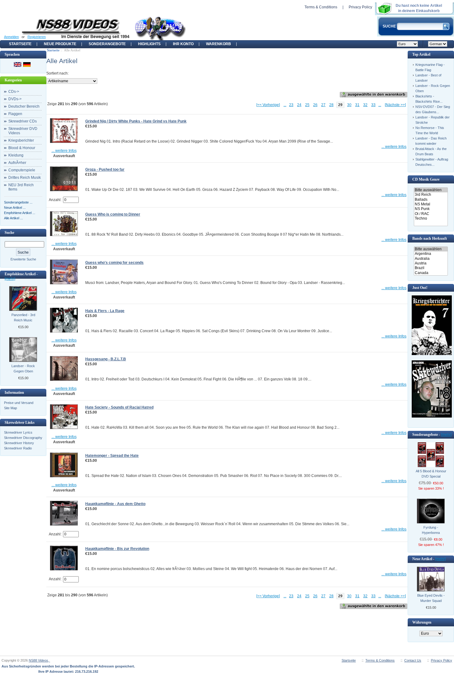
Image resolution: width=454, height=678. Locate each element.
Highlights (149, 44)
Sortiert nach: (57, 73)
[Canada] (430, 273)
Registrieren (36, 37)
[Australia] (430, 258)
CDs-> (13, 91)
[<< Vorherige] (268, 105)
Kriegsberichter (21, 140)
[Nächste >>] (395, 105)
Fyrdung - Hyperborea (431, 530)
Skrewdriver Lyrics (18, 432)
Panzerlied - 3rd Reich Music (23, 317)
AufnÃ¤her (17, 163)
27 (323, 105)
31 (357, 105)
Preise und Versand (18, 403)
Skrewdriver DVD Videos (22, 131)
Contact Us (412, 660)
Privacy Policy (360, 7)
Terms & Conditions (321, 7)
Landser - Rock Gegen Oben (23, 368)
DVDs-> (15, 99)
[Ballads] (430, 199)
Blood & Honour (21, 148)
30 (349, 105)
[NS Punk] (430, 209)
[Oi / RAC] (430, 214)
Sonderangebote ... (18, 202)
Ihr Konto (183, 44)
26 (315, 105)
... (285, 105)
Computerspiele (21, 170)
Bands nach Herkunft (429, 238)
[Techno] (430, 218)
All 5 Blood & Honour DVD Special (431, 473)
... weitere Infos (64, 150)
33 (373, 105)
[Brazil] (430, 268)
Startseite (20, 44)
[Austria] (430, 263)
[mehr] (10, 279)
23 (291, 105)
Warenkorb (218, 44)
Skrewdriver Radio (18, 448)
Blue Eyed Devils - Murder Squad (431, 598)
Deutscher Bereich (24, 106)
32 (365, 105)
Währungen (421, 622)
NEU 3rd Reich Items (21, 187)
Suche (9, 232)
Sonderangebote (107, 44)
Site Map (10, 408)
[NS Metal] (430, 204)
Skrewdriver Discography (23, 438)
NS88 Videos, (39, 660)
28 (331, 105)
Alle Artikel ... (13, 218)
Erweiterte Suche (23, 259)
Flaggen (15, 114)
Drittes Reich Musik (24, 177)
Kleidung (15, 155)
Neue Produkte (60, 44)
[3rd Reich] (430, 194)
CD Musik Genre (425, 179)
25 (307, 105)
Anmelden (11, 37)
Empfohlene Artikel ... (19, 213)
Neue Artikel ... (15, 207)
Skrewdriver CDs (22, 121)
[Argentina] (430, 253)
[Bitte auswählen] (430, 190)
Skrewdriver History (19, 443)
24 (299, 105)
